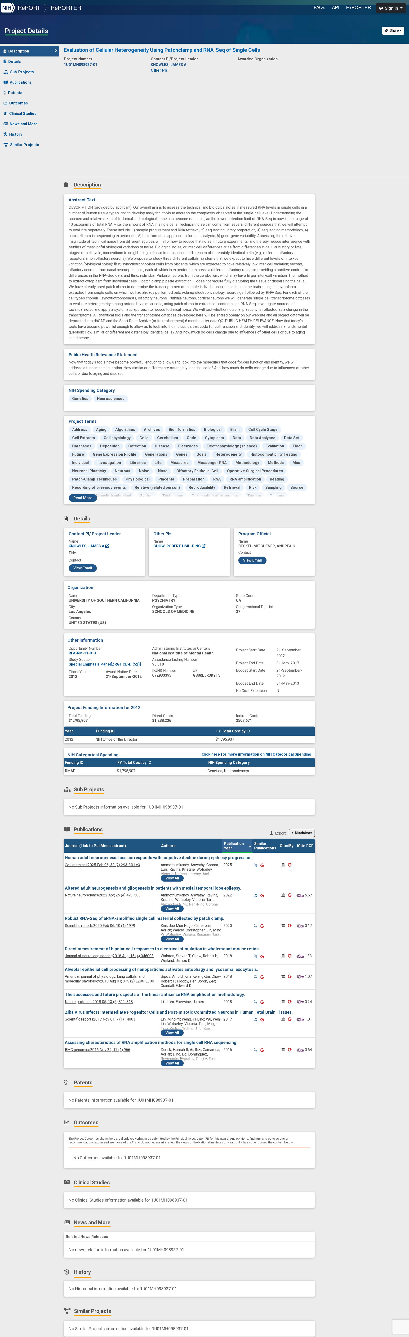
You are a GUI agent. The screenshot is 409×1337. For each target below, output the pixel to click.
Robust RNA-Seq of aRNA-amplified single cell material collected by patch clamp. (144, 918)
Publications (21, 82)
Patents (15, 93)
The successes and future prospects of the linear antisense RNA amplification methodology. (155, 994)
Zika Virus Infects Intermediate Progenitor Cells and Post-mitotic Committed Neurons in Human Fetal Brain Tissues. (179, 1012)
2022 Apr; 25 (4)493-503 (103, 895)
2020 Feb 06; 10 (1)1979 (100, 925)
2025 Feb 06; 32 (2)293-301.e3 (102, 865)
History (15, 134)
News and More (24, 124)
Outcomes (18, 103)
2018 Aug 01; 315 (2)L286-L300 (109, 978)
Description (18, 51)
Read (82, 498)
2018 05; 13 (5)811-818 (99, 1002)
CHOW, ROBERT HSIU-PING (177, 546)
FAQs (319, 7)
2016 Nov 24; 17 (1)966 (97, 1049)
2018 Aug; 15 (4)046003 (109, 956)
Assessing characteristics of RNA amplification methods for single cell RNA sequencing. (151, 1042)
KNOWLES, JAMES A (87, 546)
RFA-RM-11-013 (82, 653)
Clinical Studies (22, 113)
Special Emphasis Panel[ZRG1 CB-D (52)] (105, 664)
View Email (82, 568)
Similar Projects (24, 145)
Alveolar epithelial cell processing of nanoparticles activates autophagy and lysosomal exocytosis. (161, 969)
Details (14, 61)
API (335, 7)
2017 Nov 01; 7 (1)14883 (100, 1019)
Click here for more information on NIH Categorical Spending (256, 754)
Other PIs (159, 70)
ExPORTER (358, 7)
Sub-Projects (22, 72)
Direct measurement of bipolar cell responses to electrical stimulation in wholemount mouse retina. (162, 948)
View (172, 878)
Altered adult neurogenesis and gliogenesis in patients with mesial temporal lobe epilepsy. (153, 888)
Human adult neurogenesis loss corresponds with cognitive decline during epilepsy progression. (159, 857)
